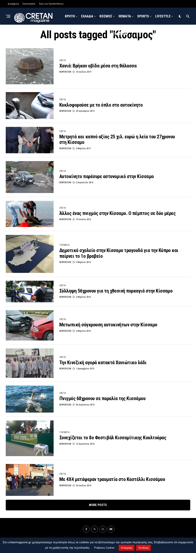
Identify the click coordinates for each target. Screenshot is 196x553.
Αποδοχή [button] (143, 547)
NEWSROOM (119, 34)
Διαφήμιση (13, 3)
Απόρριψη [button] (126, 547)
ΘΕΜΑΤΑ (124, 16)
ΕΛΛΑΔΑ (87, 16)
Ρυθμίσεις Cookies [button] (104, 547)
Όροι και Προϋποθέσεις (51, 3)
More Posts (98, 505)
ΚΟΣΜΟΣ (106, 16)
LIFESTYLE (163, 16)
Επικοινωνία (29, 3)
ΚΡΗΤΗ (70, 16)
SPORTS (143, 16)
